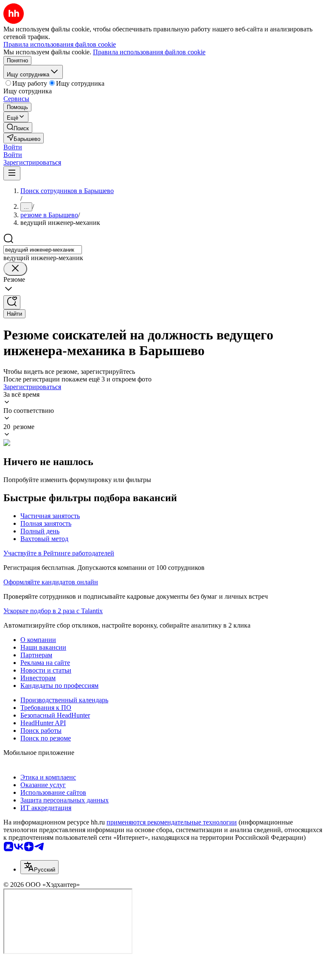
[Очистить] (15, 269)
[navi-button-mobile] (11, 173)
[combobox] (42, 249)
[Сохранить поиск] (11, 302)
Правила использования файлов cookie (149, 52)
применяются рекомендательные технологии (172, 822)
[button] (12, 147)
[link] (17, 127)
